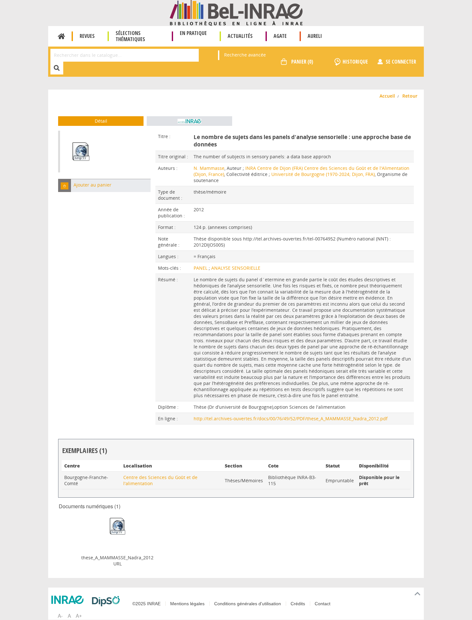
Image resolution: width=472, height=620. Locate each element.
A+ (79, 615)
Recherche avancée (245, 55)
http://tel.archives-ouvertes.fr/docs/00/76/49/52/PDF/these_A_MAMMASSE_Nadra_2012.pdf (291, 418)
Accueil (61, 36)
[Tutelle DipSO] (107, 601)
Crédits (298, 603)
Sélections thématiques (130, 36)
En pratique (193, 33)
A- (60, 615)
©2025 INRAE (146, 603)
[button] (64, 185)
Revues (87, 35)
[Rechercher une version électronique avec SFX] (189, 121)
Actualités (240, 35)
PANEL (201, 268)
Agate (280, 35)
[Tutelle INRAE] (69, 600)
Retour (409, 96)
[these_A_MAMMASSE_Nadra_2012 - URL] (117, 526)
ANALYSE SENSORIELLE (235, 268)
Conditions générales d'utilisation (247, 603)
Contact (322, 603)
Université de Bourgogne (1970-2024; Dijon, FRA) (323, 174)
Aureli (315, 35)
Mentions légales (187, 603)
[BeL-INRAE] (236, 12)
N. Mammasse (209, 168)
